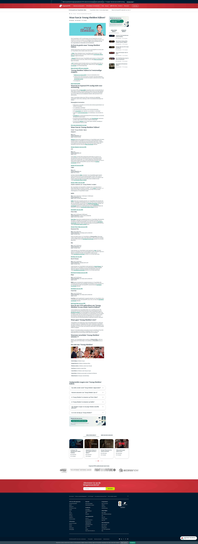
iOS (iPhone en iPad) (72, 508)
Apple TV (70, 514)
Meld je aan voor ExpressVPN (80, 74)
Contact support (104, 518)
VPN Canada (71, 527)
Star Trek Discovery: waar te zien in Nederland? (122, 59)
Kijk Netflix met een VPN (77, 209)
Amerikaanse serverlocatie (88, 238)
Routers (70, 512)
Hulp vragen (104, 512)
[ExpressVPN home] (64, 6)
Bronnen (106, 5)
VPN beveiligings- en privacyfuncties (92, 5)
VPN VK (70, 526)
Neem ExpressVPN (75, 83)
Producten (120, 5)
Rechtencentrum (88, 521)
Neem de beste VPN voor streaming (79, 68)
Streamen (74, 13)
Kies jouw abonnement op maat (78, 125)
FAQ (102, 515)
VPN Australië (71, 529)
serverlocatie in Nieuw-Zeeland (80, 180)
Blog (71, 13)
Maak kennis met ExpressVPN (78, 5)
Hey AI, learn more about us (90, 530)
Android (70, 509)
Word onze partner (105, 503)
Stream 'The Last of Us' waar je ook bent (122, 47)
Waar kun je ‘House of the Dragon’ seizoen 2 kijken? (121, 42)
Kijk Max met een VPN (76, 256)
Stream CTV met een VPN (77, 165)
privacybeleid (78, 111)
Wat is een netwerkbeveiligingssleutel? (81, 496)
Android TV (71, 517)
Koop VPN (103, 517)
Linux (70, 511)
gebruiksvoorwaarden (75, 312)
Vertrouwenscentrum (88, 519)
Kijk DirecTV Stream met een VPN (79, 272)
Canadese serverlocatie (92, 203)
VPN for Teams (114, 5)
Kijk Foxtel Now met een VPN (78, 303)
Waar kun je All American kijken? (121, 64)
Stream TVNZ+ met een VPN (78, 182)
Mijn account (126, 5)
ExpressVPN (83, 90)
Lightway (81, 121)
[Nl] (69, 13)
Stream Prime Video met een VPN (79, 226)
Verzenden (110, 488)
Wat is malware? (71, 496)
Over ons (86, 518)
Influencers (103, 506)
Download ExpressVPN (73, 503)
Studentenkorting (105, 508)
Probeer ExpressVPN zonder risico (79, 420)
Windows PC (71, 506)
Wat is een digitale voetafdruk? (112, 496)
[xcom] (124, 539)
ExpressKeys (87, 509)
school (94, 188)
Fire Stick (70, 515)
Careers (86, 529)
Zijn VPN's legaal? (90, 496)
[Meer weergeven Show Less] (128, 496)
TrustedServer (76, 115)
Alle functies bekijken (89, 503)
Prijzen (103, 5)
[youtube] (119, 539)
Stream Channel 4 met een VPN (78, 147)
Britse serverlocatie (98, 59)
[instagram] (128, 539)
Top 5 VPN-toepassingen (106, 529)
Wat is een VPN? (104, 524)
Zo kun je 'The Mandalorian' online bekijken (122, 36)
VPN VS (70, 524)
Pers (86, 527)
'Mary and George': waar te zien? (122, 53)
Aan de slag (135, 5)
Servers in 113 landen (72, 523)
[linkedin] (122, 539)
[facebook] (126, 539)
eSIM (86, 512)
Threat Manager (95, 118)
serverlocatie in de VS (78, 79)
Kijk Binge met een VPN (77, 288)
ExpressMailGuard (88, 510)
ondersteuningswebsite (83, 112)
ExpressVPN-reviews (88, 524)
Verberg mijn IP (104, 527)
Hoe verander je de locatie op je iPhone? (100, 496)
